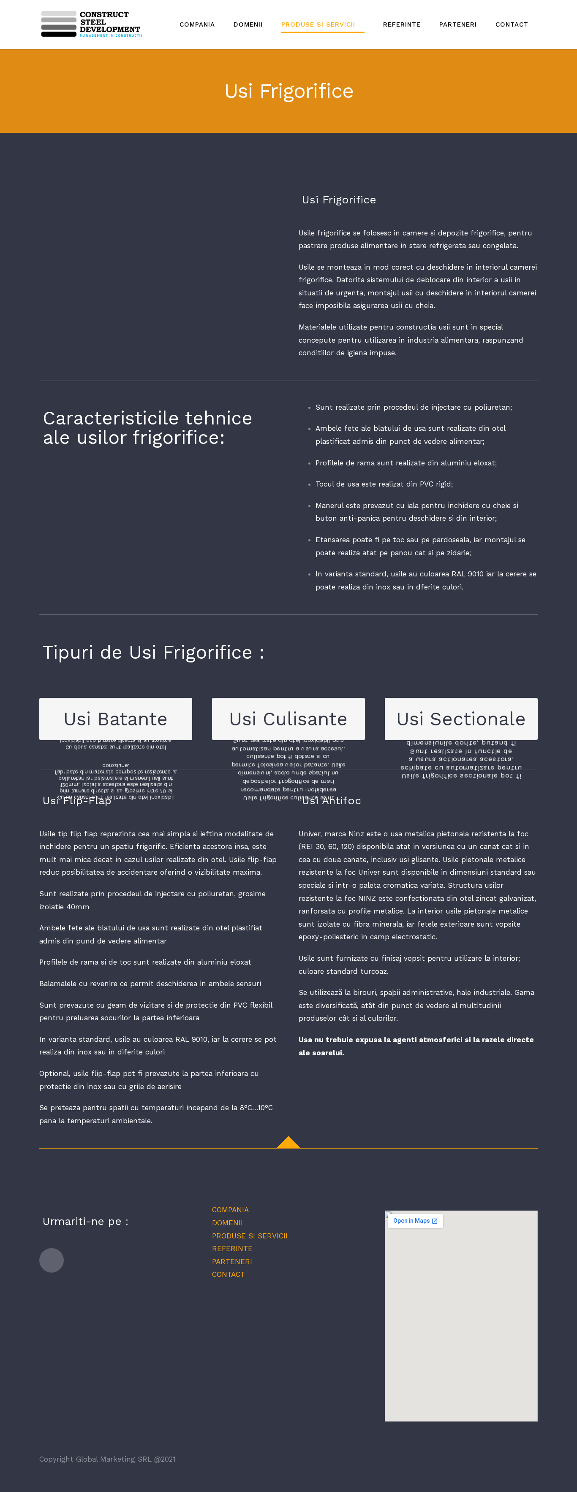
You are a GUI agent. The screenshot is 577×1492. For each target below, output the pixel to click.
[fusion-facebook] (51, 1260)
